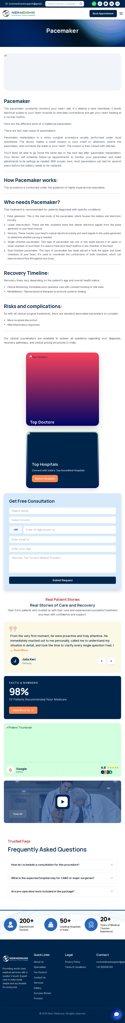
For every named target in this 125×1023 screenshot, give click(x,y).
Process (38, 998)
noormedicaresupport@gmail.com (26, 3)
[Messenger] (106, 3)
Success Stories (42, 993)
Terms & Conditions (75, 967)
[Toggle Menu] (121, 13)
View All (17, 814)
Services (38, 982)
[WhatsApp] (94, 3)
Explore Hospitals (45, 478)
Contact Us (40, 977)
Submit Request (63, 580)
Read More (21, 650)
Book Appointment (103, 13)
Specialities (40, 967)
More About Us (21, 710)
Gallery (37, 988)
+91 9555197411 (104, 967)
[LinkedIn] (111, 3)
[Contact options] (116, 1014)
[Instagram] (117, 3)
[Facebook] (100, 3)
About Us (39, 961)
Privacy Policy (72, 961)
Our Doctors (40, 972)
